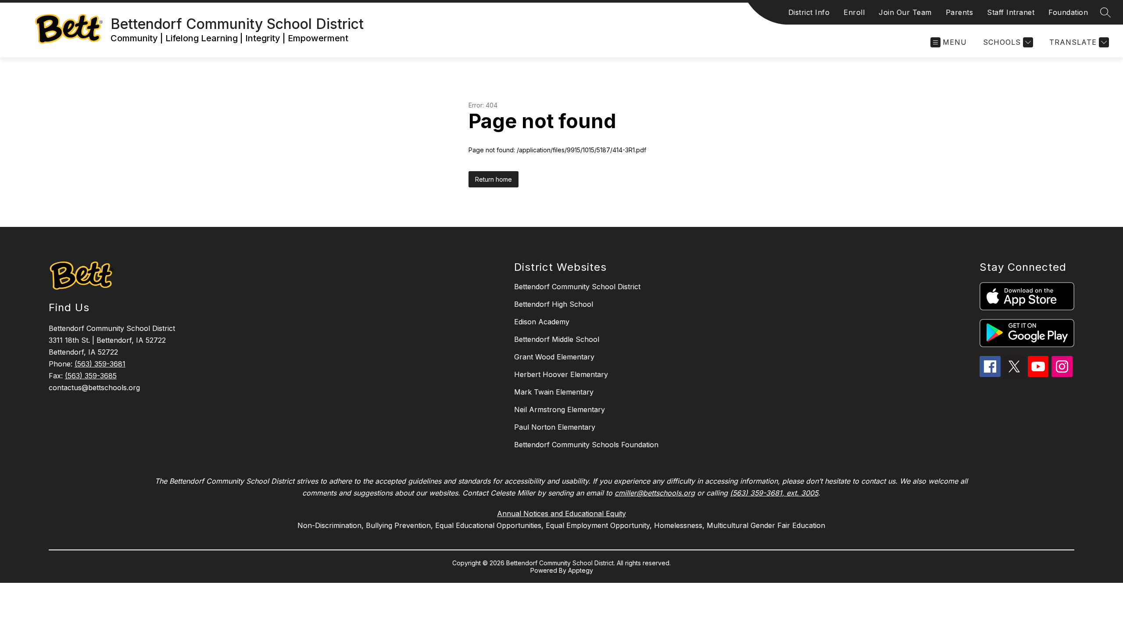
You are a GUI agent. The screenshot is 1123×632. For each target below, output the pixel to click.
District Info (809, 12)
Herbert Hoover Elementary (561, 374)
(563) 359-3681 (100, 363)
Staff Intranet (1010, 12)
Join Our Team (905, 12)
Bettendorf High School (553, 304)
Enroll (854, 12)
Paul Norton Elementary (554, 427)
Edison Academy (541, 321)
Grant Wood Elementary (554, 356)
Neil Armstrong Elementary (559, 409)
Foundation (1068, 12)
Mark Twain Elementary (554, 392)
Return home (493, 179)
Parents (959, 12)
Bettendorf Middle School (556, 339)
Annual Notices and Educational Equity (561, 513)
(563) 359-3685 (91, 375)
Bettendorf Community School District (577, 286)
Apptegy (580, 570)
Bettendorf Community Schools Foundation (586, 444)
